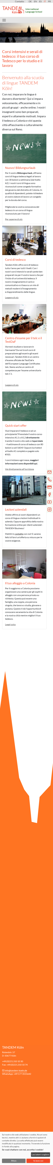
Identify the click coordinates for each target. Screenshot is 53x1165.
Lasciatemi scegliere (40, 1154)
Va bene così (38, 1161)
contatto (19, 533)
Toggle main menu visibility (4, 20)
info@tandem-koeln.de (16, 1070)
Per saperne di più (13, 219)
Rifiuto (13, 1161)
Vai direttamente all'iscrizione (19, 469)
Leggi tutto (10, 624)
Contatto (19, 1)
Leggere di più (12, 297)
